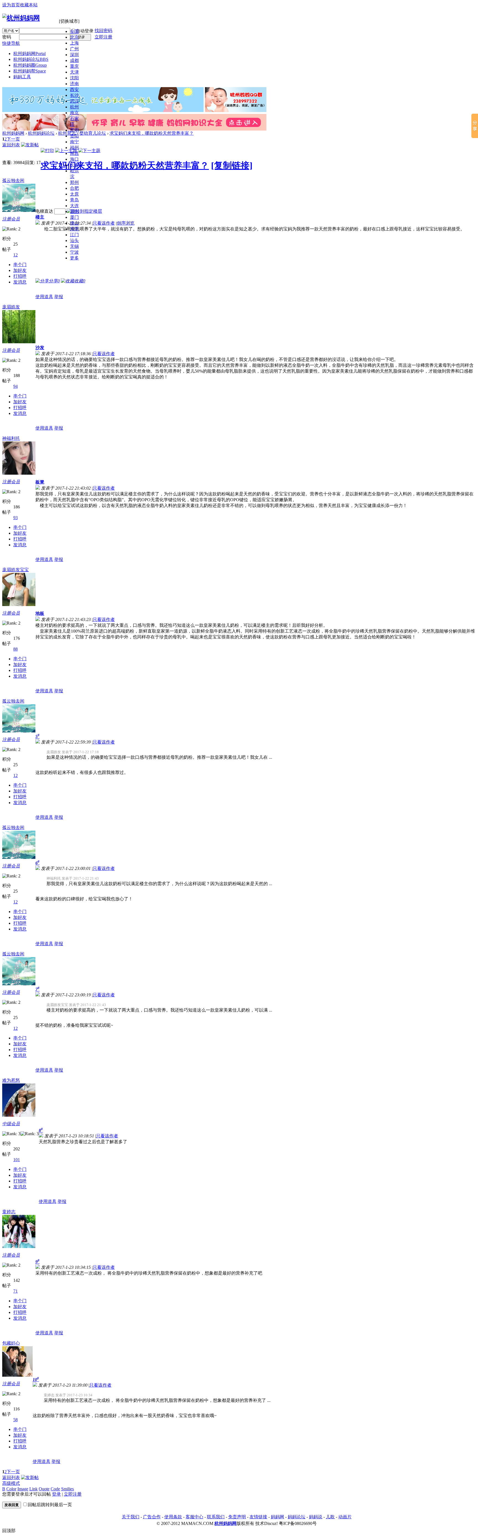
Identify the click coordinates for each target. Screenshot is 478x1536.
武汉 (74, 101)
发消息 (20, 282)
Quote (44, 1488)
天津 (74, 72)
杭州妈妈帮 (29, 71)
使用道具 (44, 296)
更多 (74, 258)
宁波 (74, 252)
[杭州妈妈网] (21, 18)
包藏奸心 (11, 1343)
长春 (74, 165)
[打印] (47, 150)
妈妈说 (315, 1516)
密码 (6, 37)
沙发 (39, 347)
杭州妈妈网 (29, 53)
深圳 (74, 54)
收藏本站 (29, 4)
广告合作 (152, 1516)
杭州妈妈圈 (30, 65)
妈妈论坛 (296, 1516)
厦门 (74, 217)
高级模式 (11, 1483)
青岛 (74, 199)
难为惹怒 (11, 1080)
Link (33, 1488)
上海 (74, 43)
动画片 (345, 1516)
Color (11, 1488)
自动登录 (84, 30)
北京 (74, 37)
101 (16, 1159)
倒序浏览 (125, 223)
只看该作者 (104, 223)
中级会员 (11, 1123)
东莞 (74, 229)
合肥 (74, 188)
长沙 (74, 95)
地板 (39, 613)
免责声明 (237, 1516)
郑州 (74, 182)
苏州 (74, 211)
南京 (74, 112)
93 (15, 517)
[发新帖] (30, 144)
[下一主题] (89, 150)
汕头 (74, 240)
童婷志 (8, 1211)
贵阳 (74, 136)
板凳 (39, 482)
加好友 (20, 270)
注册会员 (11, 219)
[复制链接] (232, 165)
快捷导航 (11, 43)
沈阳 (74, 78)
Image (22, 1488)
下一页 (13, 139)
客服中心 (194, 1516)
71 (15, 1291)
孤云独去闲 (13, 180)
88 (15, 649)
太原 (74, 194)
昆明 (74, 130)
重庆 (74, 66)
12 (15, 255)
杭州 (74, 107)
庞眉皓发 (11, 307)
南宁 (74, 141)
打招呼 (20, 276)
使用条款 (173, 1516)
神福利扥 (11, 438)
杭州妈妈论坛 (30, 59)
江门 (74, 234)
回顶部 (8, 1530)
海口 (74, 159)
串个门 (20, 264)
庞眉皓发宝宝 (15, 569)
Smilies (67, 1488)
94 (15, 386)
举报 (58, 296)
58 (15, 1419)
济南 (74, 83)
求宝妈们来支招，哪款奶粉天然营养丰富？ (152, 133)
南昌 (74, 153)
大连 (74, 205)
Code (55, 1488)
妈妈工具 (22, 76)
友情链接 (258, 1516)
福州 (74, 147)
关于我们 (130, 1516)
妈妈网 (277, 1516)
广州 (74, 48)
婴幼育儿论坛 (92, 133)
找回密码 (103, 30)
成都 (74, 60)
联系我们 (216, 1516)
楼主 (39, 217)
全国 (74, 31)
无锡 (74, 246)
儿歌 (330, 1516)
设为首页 (11, 4)
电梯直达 (44, 211)
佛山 (74, 223)
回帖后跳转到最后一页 (50, 1504)
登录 (56, 1494)
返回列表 (11, 144)
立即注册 (103, 37)
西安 (74, 89)
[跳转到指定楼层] (84, 211)
